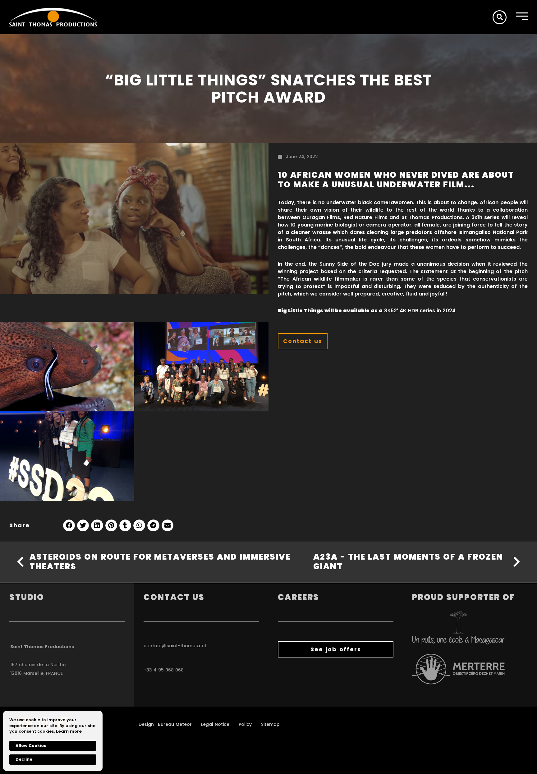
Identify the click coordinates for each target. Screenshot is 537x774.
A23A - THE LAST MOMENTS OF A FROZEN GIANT (408, 561)
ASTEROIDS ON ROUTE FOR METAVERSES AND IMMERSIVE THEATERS (160, 561)
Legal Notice (215, 724)
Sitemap (270, 724)
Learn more (69, 731)
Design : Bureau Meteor (165, 724)
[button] (500, 17)
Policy (245, 724)
